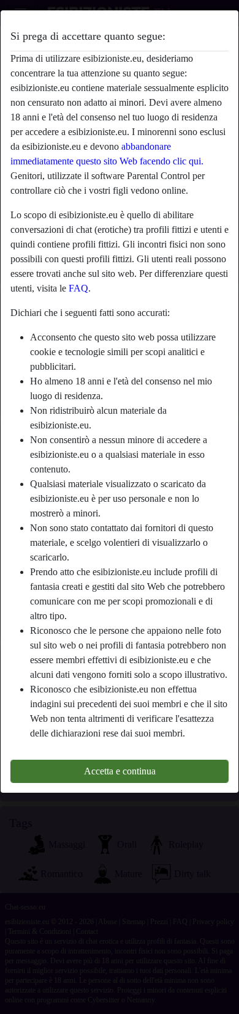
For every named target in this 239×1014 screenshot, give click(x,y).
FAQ (78, 288)
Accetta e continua (120, 771)
